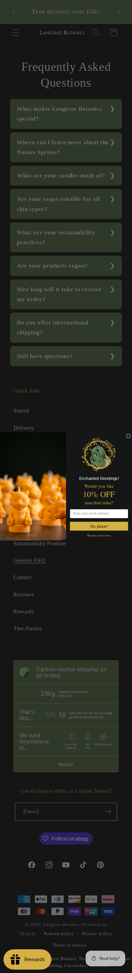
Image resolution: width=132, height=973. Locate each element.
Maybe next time (99, 535)
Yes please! (99, 526)
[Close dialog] (128, 436)
